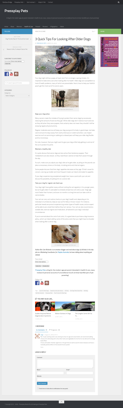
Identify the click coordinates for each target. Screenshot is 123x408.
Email (68, 370)
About (12, 26)
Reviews (45, 26)
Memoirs (19, 26)
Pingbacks (55, 330)
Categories (8, 93)
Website (39, 376)
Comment (39, 357)
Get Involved (30, 2)
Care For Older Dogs (44, 290)
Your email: (39, 259)
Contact (50, 2)
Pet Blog (86, 290)
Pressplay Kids (18, 2)
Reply (42, 347)
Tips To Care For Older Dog (60, 293)
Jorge (42, 334)
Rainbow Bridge (7, 2)
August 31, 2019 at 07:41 (51, 334)
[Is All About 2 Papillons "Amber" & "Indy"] (47, 283)
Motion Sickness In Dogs (63, 313)
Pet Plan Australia (40, 293)
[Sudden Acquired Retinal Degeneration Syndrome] (45, 306)
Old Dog (66, 290)
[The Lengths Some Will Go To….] (85, 306)
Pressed (37, 26)
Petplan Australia (63, 252)
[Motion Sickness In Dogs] (65, 306)
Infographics (53, 26)
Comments (42, 330)
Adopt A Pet (42, 2)
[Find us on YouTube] (42, 283)
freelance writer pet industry (56, 290)
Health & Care (28, 26)
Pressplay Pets (16, 11)
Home (6, 26)
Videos (62, 26)
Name (39, 370)
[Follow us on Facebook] (37, 283)
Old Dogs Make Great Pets (76, 290)
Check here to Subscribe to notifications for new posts (53, 388)
